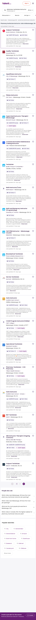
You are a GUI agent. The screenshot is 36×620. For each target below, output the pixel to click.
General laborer (10, 533)
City (7, 529)
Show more (25, 43)
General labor (19, 529)
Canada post (10, 548)
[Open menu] (33, 3)
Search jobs (4, 20)
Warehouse (26, 538)
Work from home (11, 538)
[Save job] (33, 30)
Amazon (24, 533)
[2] (24, 484)
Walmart (21, 543)
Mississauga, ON (12, 20)
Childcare (23, 548)
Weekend (9, 543)
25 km (30, 10)
